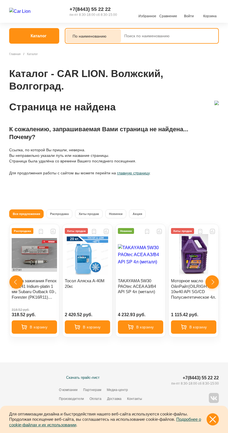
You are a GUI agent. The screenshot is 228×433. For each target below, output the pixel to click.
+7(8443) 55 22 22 (90, 9)
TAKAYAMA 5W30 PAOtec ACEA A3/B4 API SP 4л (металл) (137, 286)
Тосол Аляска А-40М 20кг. (85, 283)
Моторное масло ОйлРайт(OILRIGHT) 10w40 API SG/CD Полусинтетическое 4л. (193, 289)
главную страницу (133, 173)
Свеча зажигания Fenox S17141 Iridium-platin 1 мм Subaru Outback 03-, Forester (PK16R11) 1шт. (34, 289)
